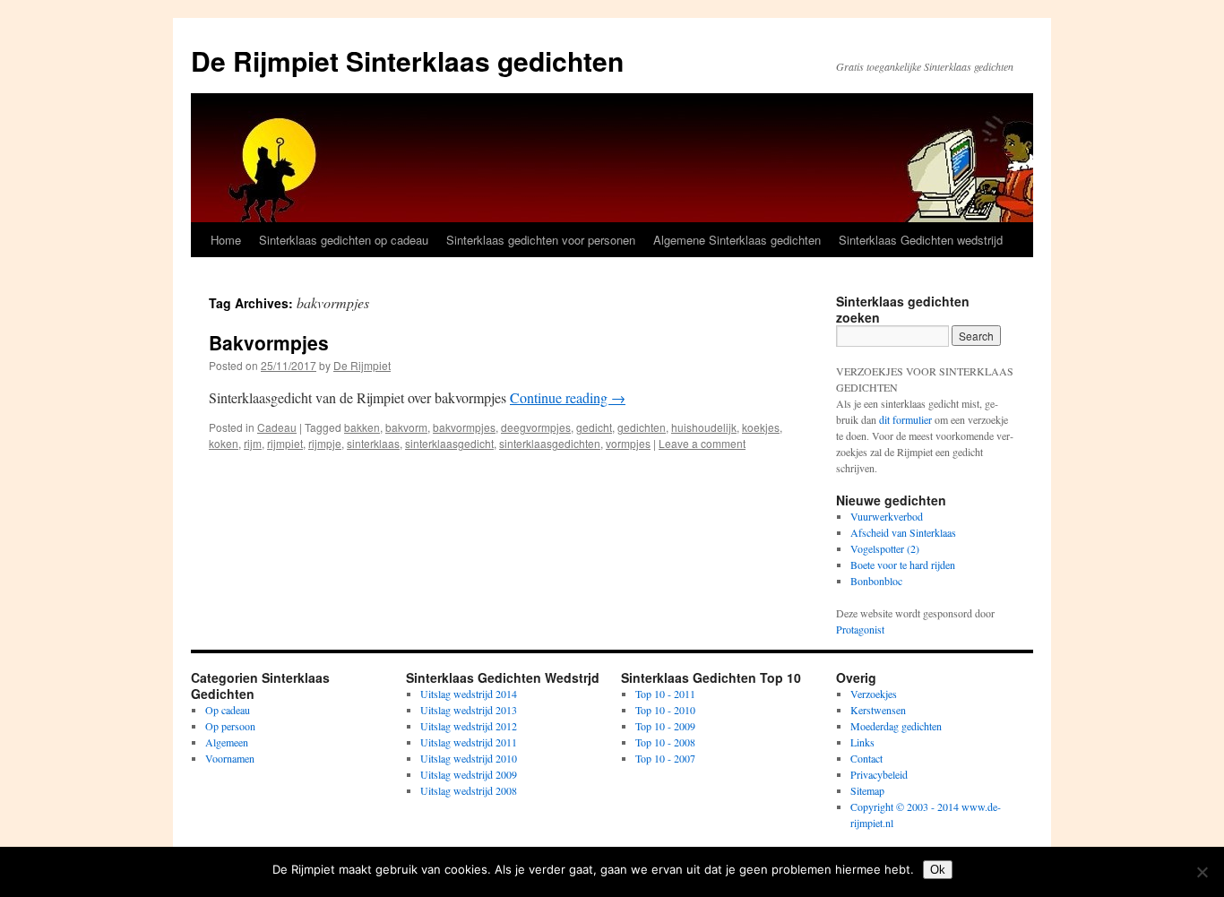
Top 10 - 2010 (665, 710)
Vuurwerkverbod (886, 516)
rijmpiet (285, 443)
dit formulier (905, 419)
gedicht (594, 427)
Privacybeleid (879, 774)
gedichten (641, 427)
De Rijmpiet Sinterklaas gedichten (407, 60)
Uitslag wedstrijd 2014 (468, 693)
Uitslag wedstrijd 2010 (468, 758)
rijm (253, 443)
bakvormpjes (464, 427)
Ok (937, 869)
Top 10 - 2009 (665, 726)
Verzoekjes (873, 693)
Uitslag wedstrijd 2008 (468, 790)
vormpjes (628, 443)
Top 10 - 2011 (665, 693)
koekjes (761, 427)
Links (862, 742)
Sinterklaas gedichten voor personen (540, 239)
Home (226, 239)
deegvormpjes (536, 427)
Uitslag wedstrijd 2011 (468, 742)
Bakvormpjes (269, 342)
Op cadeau (227, 710)
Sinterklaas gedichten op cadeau (343, 239)
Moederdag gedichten (896, 726)
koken (223, 443)
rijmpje (324, 443)
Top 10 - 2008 (665, 742)
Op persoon (230, 726)
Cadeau (277, 427)
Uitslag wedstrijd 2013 (468, 710)
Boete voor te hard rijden (902, 564)
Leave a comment (702, 443)
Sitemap (867, 790)
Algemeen (226, 742)
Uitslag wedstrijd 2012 (468, 726)
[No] (1202, 872)
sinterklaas (373, 443)
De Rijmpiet (362, 365)
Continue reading (567, 397)
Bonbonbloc (876, 581)
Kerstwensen (878, 710)
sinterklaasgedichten (549, 443)
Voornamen (229, 758)
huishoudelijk (704, 427)
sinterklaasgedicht (449, 443)
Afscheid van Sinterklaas (903, 532)
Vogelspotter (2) (884, 548)
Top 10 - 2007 (665, 758)
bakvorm (406, 427)
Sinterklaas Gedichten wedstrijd (921, 239)
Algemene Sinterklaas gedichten (737, 239)
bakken (362, 427)
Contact (866, 758)
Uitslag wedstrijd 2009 (468, 774)
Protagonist (860, 629)
